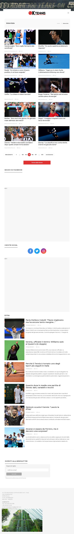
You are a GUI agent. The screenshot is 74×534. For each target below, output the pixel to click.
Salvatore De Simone (9, 51)
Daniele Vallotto (8, 147)
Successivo (49, 154)
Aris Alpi (40, 51)
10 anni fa (15, 51)
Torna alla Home (37, 162)
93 (23, 154)
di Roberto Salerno (30, 412)
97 (36, 154)
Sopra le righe (11, 466)
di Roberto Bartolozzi (31, 325)
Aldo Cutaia (40, 99)
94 (26, 154)
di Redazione (29, 368)
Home (58, 23)
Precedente (9, 154)
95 (29, 154)
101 (42, 154)
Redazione (7, 99)
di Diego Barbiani (30, 347)
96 (32, 154)
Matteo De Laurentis (9, 75)
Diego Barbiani (41, 123)
